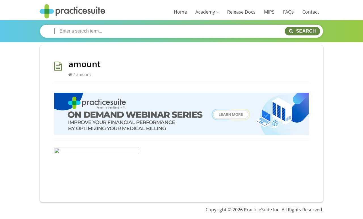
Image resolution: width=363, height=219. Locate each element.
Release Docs (241, 12)
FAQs (288, 12)
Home (180, 12)
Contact (310, 12)
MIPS (269, 12)
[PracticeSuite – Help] (72, 11)
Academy (205, 12)
